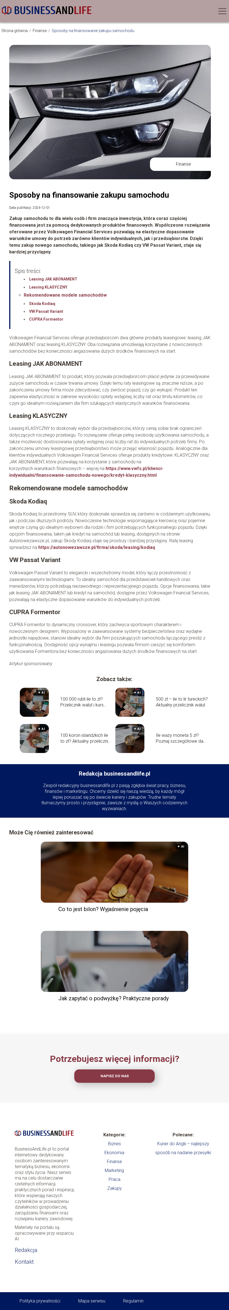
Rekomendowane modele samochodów (65, 295)
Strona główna (14, 30)
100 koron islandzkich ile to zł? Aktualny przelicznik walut (85, 738)
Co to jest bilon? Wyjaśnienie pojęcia (103, 909)
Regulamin (133, 1301)
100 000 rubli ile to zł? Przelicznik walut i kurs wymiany (82, 702)
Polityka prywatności (40, 1301)
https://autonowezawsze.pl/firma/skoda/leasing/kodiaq (96, 547)
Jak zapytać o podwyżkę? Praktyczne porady (113, 998)
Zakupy (114, 1188)
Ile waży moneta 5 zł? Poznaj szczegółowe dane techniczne (182, 738)
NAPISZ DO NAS (115, 1076)
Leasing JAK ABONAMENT (53, 279)
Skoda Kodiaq (42, 303)
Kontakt (24, 1261)
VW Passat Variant (46, 311)
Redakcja (26, 1250)
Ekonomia (114, 1152)
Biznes (114, 1143)
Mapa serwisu (91, 1301)
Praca (114, 1179)
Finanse (40, 30)
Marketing (114, 1170)
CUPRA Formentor (46, 319)
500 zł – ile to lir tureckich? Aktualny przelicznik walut (182, 702)
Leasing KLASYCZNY (48, 287)
